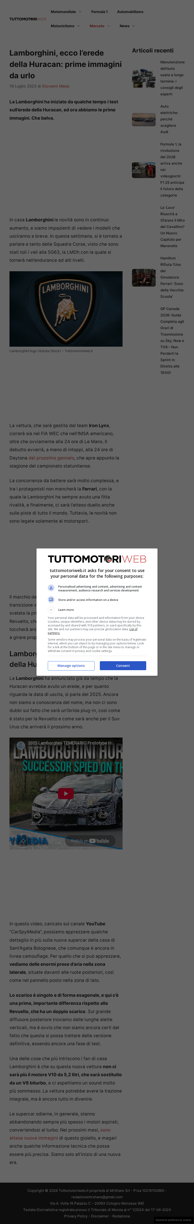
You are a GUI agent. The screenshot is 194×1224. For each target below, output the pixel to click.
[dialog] (97, 612)
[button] (97, 610)
